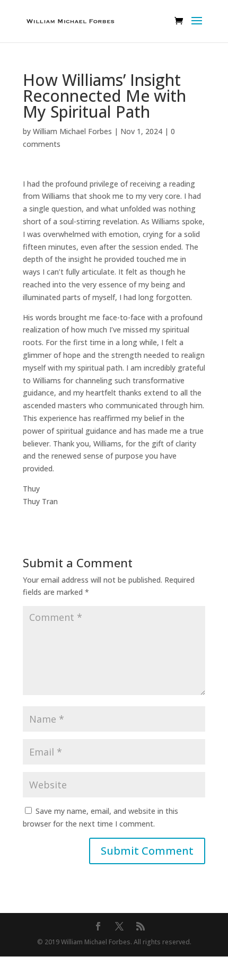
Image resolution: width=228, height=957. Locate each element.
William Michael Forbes (72, 131)
